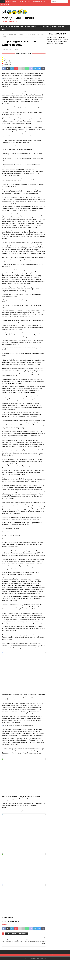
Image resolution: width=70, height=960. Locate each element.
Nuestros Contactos (58, 26)
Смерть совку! (23, 934)
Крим (7, 934)
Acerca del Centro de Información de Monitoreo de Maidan (18, 26)
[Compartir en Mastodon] (31, 68)
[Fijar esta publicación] (16, 68)
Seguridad (12, 34)
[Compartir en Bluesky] (39, 68)
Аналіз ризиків (5, 4)
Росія (14, 934)
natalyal (17, 49)
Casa (2, 1)
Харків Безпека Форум (24, 1)
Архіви (3, 29)
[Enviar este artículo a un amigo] (20, 68)
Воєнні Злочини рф (11, 1)
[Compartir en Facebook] (4, 68)
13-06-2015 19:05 (8, 49)
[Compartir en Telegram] (35, 68)
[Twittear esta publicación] (8, 68)
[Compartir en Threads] (43, 68)
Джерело (4, 924)
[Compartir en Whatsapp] (27, 68)
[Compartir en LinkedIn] (12, 68)
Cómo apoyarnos (44, 26)
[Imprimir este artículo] (23, 68)
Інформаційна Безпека (39, 1)
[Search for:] (59, 1)
